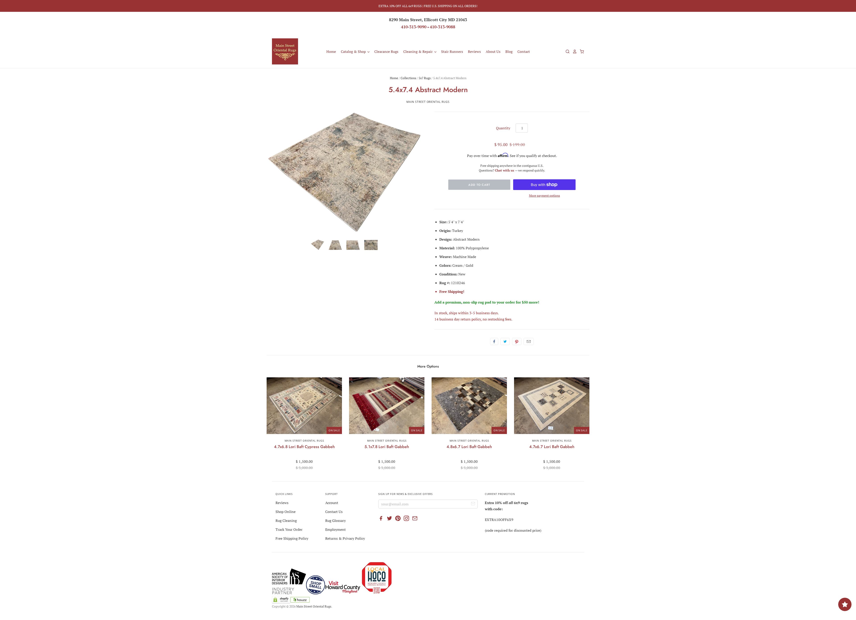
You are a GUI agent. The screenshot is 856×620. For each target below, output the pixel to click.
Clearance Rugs (386, 51)
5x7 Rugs (425, 78)
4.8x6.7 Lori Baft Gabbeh (469, 447)
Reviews (474, 51)
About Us (493, 51)
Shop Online (286, 511)
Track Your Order (289, 529)
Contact (523, 51)
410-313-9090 (413, 26)
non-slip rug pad (477, 302)
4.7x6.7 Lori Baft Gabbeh (551, 447)
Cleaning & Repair (418, 51)
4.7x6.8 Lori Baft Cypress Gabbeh (304, 447)
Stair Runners (452, 51)
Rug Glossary (335, 520)
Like (494, 341)
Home (331, 51)
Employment (335, 529)
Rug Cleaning (286, 520)
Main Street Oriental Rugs (428, 102)
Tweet (505, 341)
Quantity (503, 128)
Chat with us (505, 170)
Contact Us (334, 511)
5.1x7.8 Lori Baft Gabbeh (386, 447)
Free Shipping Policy (292, 538)
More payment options (544, 195)
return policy (471, 319)
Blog (508, 51)
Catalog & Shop (354, 51)
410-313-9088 (442, 26)
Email (529, 341)
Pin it (516, 341)
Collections (408, 78)
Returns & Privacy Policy (345, 538)
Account (331, 502)
